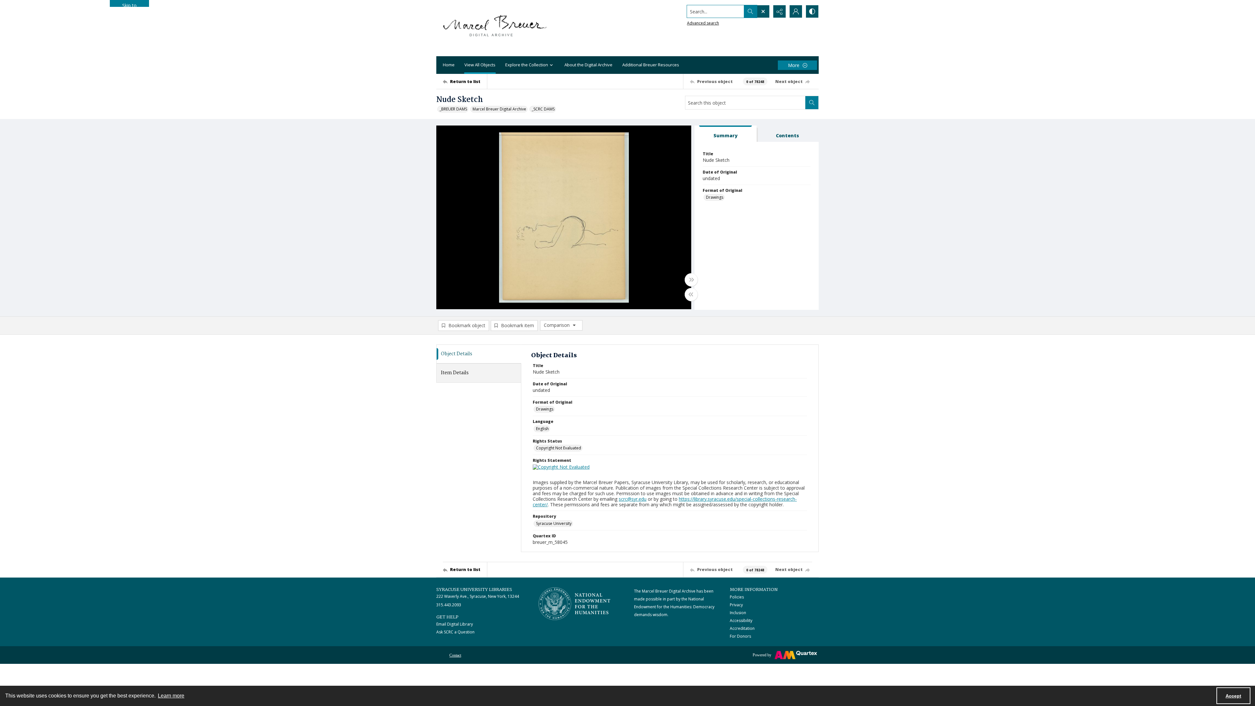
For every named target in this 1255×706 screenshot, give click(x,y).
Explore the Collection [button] (526, 65)
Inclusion (738, 612)
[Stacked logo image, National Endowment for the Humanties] (575, 603)
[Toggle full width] (691, 279)
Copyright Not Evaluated (558, 448)
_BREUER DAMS (453, 109)
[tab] (725, 134)
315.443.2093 (448, 605)
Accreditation (742, 628)
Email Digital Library (454, 624)
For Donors (740, 636)
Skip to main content (129, 4)
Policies (737, 597)
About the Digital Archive (588, 65)
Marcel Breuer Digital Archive (499, 109)
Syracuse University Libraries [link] (474, 589)
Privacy (736, 605)
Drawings (714, 197)
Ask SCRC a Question (455, 632)
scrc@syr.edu (632, 499)
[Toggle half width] (691, 294)
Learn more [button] (171, 695)
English (542, 428)
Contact (455, 655)
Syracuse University (554, 523)
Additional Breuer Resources (650, 65)
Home (449, 65)
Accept (1233, 695)
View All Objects (479, 65)
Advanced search (703, 23)
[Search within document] (811, 102)
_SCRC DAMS (543, 109)
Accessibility (741, 620)
